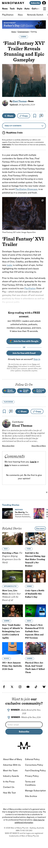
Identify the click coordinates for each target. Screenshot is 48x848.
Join (7, 465)
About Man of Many (38, 446)
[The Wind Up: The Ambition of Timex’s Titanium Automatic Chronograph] (7, 513)
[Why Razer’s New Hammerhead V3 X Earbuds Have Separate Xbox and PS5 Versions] (35, 610)
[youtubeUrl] (28, 686)
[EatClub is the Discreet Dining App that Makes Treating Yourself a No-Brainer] (35, 538)
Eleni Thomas (20, 101)
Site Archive (31, 796)
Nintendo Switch (35, 14)
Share (10, 115)
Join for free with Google (26, 341)
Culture (36, 8)
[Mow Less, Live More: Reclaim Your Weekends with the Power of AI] (12, 576)
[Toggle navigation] (44, 8)
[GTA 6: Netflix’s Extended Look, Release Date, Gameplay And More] (39, 513)
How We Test (9, 792)
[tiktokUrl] (36, 686)
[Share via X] (42, 82)
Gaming (34, 32)
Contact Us (8, 787)
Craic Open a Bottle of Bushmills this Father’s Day (34, 593)
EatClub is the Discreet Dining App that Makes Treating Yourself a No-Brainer (35, 559)
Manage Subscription (35, 790)
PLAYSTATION (8, 402)
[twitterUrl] (12, 686)
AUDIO (29, 621)
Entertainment (23, 32)
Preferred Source (40, 391)
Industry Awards (11, 776)
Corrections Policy (34, 765)
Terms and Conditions (30, 783)
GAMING (23, 37)
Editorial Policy (32, 759)
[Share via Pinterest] (42, 87)
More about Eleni (8, 446)
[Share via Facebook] (42, 76)
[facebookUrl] (4, 686)
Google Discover (10, 391)
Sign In (37, 359)
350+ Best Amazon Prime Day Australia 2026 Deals (12, 665)
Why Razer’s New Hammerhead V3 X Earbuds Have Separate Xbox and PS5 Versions (34, 631)
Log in (33, 461)
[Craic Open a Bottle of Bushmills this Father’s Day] (35, 576)
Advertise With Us (12, 765)
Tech (12, 8)
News (5, 8)
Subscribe (35, 3)
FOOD (29, 549)
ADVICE (6, 658)
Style (19, 8)
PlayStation (7, 14)
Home (13, 32)
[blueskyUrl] (44, 686)
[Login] (44, 3)
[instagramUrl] (20, 686)
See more (40, 528)
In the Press (9, 781)
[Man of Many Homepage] (13, 3)
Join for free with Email (24, 353)
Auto (27, 8)
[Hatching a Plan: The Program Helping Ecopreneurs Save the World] (12, 538)
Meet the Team (10, 770)
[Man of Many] (24, 745)
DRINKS (29, 586)
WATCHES (19, 510)
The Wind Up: (22, 515)
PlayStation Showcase (26, 189)
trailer (10, 265)
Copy (25, 115)
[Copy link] (42, 93)
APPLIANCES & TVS (10, 586)
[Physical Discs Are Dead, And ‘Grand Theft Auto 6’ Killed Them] (35, 648)
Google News (26, 391)
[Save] (35, 116)
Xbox (20, 14)
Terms (34, 364)
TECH (5, 549)
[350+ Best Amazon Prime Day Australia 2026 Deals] (12, 648)
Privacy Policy (12, 366)
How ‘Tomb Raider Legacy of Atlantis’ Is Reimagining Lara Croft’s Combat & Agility (12, 631)
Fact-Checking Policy (35, 770)
